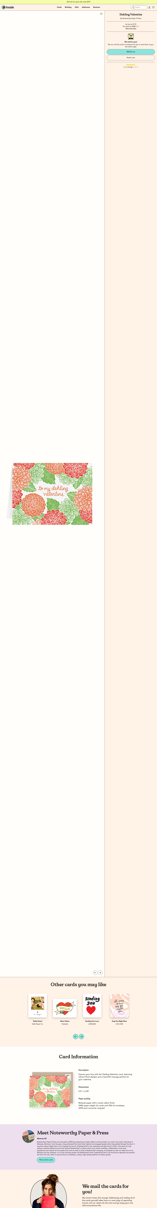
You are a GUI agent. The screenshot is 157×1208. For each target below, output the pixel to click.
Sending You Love (92, 1021)
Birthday (68, 7)
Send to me (131, 57)
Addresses (86, 7)
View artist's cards (46, 1160)
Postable (65, 1024)
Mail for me (131, 52)
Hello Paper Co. (37, 1024)
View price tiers (130, 28)
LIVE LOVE (119, 1024)
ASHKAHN (92, 1024)
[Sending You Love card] (92, 1006)
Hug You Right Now (119, 1021)
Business (96, 7)
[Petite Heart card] (37, 1006)
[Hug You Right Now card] (119, 1006)
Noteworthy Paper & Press (132, 18)
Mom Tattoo (65, 1021)
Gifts (77, 7)
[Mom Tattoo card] (65, 1008)
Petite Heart (37, 1021)
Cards (59, 7)
